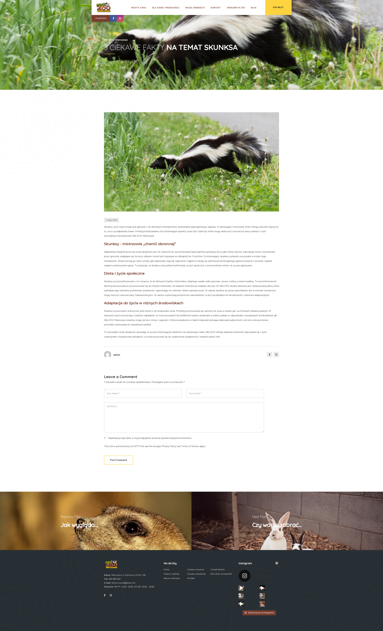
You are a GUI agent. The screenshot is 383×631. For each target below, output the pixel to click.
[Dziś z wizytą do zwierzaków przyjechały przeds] (241, 596)
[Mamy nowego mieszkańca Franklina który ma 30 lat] (241, 604)
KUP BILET (278, 7)
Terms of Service (190, 446)
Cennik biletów (218, 569)
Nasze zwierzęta (195, 7)
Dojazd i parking (171, 573)
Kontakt (216, 7)
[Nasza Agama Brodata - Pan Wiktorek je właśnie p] (262, 588)
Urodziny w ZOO (236, 7)
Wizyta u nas (138, 7)
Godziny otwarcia (195, 569)
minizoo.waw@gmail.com (123, 582)
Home (166, 569)
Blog (253, 7)
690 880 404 (115, 579)
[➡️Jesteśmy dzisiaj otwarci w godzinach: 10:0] (262, 596)
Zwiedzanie (100, 18)
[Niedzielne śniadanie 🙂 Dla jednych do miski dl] (241, 588)
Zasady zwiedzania (196, 573)
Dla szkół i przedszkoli (165, 7)
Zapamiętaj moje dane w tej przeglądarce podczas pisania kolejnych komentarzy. (150, 438)
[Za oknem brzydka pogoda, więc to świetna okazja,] (262, 604)
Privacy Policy (169, 446)
